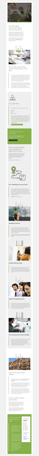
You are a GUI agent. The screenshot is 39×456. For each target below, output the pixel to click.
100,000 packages (18, 39)
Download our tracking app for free (17, 124)
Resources (28, 4)
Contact (32, 4)
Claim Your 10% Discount (13, 140)
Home (17, 4)
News (25, 4)
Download (13, 196)
